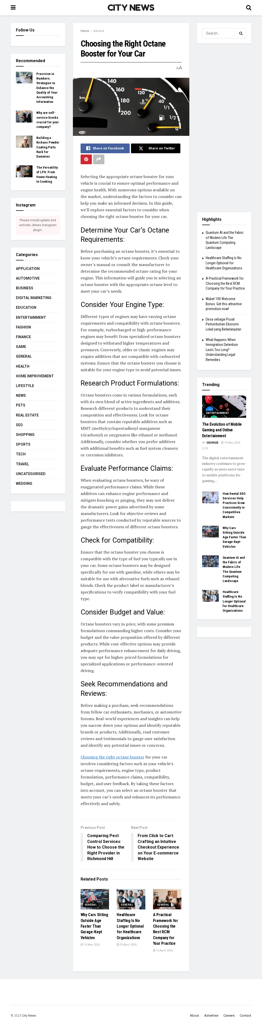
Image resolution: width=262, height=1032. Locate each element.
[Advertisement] (224, 128)
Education (26, 307)
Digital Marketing (33, 298)
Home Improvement (35, 376)
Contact (245, 1015)
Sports (23, 444)
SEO (19, 425)
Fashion (23, 327)
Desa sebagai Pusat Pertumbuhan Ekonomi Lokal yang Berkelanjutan (223, 324)
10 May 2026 (91, 944)
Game (21, 347)
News (21, 395)
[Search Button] (241, 33)
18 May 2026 (231, 442)
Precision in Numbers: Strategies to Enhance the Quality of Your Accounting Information (47, 88)
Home (85, 31)
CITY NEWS (131, 7)
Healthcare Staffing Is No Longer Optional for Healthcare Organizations (130, 926)
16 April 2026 (164, 950)
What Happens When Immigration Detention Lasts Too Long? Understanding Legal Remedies (222, 350)
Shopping (25, 435)
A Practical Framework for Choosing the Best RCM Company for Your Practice (225, 283)
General (98, 31)
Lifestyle (25, 386)
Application (28, 269)
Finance (23, 337)
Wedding (24, 483)
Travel (22, 464)
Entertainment (31, 317)
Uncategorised (31, 474)
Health (22, 366)
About (194, 1015)
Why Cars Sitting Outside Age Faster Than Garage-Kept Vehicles (94, 926)
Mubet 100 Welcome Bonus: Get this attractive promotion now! (224, 304)
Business (24, 288)
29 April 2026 (128, 944)
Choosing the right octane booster (112, 757)
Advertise (211, 1015)
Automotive (28, 278)
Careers (229, 1015)
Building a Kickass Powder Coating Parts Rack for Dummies (47, 147)
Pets (20, 405)
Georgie (212, 442)
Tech (21, 454)
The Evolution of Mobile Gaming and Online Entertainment (222, 430)
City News (29, 1015)
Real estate (27, 415)
